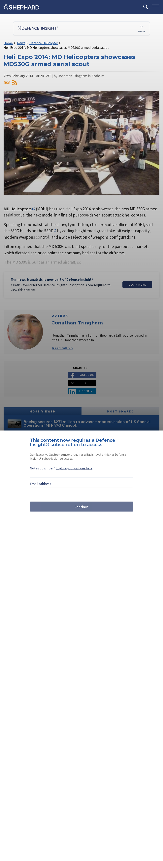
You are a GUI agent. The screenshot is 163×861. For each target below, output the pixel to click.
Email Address (40, 483)
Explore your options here (74, 468)
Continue (82, 506)
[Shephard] (21, 7)
